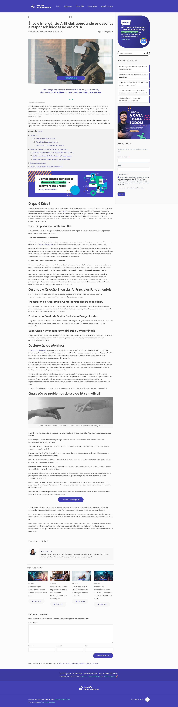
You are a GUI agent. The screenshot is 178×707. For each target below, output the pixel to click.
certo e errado (62, 211)
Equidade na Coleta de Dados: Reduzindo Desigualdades (52, 156)
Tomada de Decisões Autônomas (47, 142)
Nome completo (123, 157)
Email (120, 166)
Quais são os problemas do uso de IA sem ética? (46, 166)
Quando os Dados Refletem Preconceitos (50, 145)
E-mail (59, 646)
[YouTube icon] (134, 699)
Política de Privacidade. (137, 188)
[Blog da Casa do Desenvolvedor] (40, 6)
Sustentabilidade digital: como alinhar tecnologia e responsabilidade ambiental (133, 91)
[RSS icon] (142, 699)
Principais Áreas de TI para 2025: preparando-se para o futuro (130, 99)
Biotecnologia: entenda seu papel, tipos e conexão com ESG (133, 68)
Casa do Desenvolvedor (90, 676)
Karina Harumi (45, 32)
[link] (70, 184)
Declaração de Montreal (38, 163)
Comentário (32, 623)
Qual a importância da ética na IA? (44, 139)
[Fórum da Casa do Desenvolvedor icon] (140, 699)
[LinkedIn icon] (136, 699)
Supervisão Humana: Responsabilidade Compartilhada (51, 159)
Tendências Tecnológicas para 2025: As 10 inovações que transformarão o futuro (103, 592)
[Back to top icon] (147, 699)
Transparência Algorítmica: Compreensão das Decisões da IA (52, 152)
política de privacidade (47, 702)
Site (86, 646)
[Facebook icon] (132, 699)
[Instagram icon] (138, 699)
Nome (30, 646)
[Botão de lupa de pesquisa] (147, 53)
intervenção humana (46, 244)
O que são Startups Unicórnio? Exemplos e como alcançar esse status (133, 83)
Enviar (121, 194)
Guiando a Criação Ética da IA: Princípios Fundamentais (49, 149)
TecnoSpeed (109, 676)
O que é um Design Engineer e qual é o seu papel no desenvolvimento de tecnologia (59, 592)
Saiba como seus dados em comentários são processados (78, 663)
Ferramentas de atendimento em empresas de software (133, 76)
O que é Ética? (35, 135)
